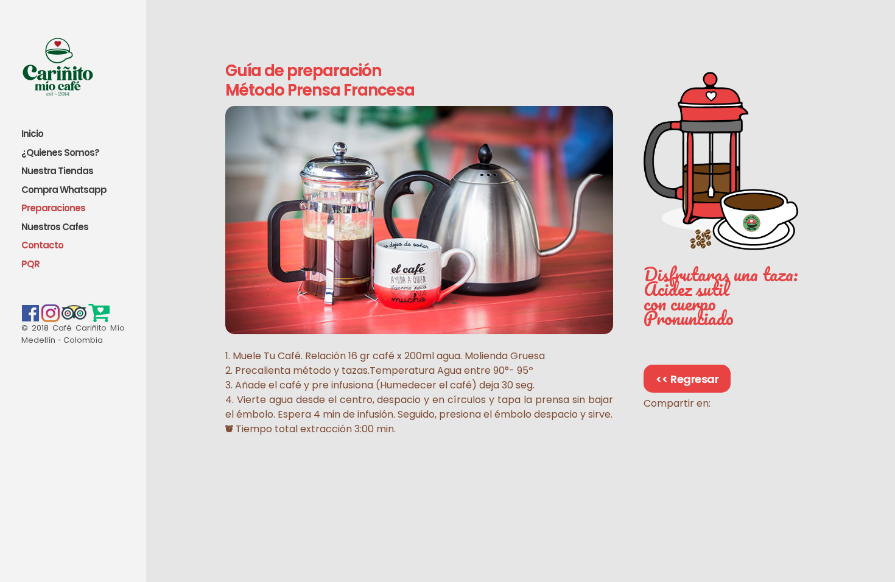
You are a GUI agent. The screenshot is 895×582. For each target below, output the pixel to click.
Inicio (32, 134)
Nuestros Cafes (54, 227)
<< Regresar (687, 379)
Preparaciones (53, 208)
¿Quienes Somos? (60, 153)
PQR (30, 264)
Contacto (42, 245)
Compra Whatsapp (64, 190)
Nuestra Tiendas (57, 171)
